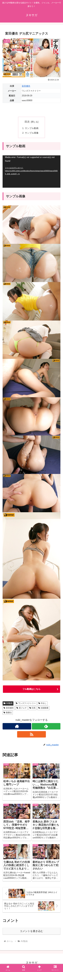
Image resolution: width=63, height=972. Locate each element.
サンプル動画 (31, 128)
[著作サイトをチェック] (17, 726)
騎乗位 (9, 712)
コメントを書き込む (31, 931)
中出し (44, 703)
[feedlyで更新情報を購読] (46, 726)
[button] (56, 612)
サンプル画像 (31, 133)
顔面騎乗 (44, 708)
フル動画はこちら (31, 689)
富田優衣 (26, 86)
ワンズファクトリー (27, 703)
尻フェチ (23, 708)
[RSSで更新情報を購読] (31, 734)
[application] (31, 171)
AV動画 (9, 703)
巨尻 (34, 708)
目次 (27, 121)
